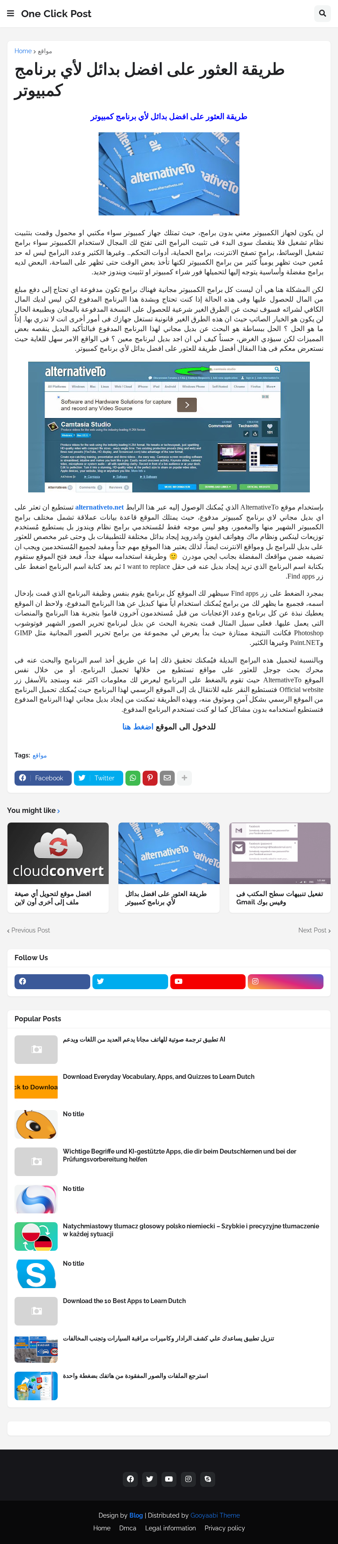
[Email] (167, 778)
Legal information (170, 1528)
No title (73, 1114)
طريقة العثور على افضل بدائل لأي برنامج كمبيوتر (166, 898)
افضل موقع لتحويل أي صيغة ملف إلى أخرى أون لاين (53, 898)
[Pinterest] (150, 778)
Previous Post (30, 930)
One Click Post (56, 13)
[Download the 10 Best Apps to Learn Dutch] (36, 1311)
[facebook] (52, 981)
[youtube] (208, 981)
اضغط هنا (138, 726)
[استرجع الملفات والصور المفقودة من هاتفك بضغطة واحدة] (36, 1386)
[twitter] (130, 981)
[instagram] (285, 981)
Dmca (127, 1528)
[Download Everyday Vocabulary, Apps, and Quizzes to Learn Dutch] (36, 1087)
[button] (10, 13)
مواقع (45, 51)
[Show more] (184, 778)
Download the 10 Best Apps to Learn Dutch (124, 1300)
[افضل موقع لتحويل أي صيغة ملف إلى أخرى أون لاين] (58, 853)
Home (23, 51)
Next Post (312, 930)
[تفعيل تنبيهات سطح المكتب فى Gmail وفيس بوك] (280, 853)
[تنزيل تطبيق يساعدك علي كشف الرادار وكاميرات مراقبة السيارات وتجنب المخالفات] (36, 1348)
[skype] (207, 1479)
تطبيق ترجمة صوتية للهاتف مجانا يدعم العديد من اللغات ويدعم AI (144, 1039)
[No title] (36, 1124)
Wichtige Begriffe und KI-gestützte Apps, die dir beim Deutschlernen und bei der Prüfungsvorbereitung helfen (179, 1155)
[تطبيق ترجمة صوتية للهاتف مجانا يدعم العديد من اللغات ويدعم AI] (36, 1049)
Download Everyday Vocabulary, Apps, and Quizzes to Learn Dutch (158, 1076)
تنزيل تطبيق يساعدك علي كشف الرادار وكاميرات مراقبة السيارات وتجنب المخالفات (168, 1338)
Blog (136, 1515)
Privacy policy (225, 1528)
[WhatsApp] (132, 778)
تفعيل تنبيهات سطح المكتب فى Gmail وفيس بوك (279, 898)
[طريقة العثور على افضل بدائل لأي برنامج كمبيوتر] (169, 853)
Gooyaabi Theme (215, 1515)
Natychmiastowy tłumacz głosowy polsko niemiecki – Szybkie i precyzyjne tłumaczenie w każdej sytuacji (191, 1230)
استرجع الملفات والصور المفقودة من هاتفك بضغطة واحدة (135, 1375)
